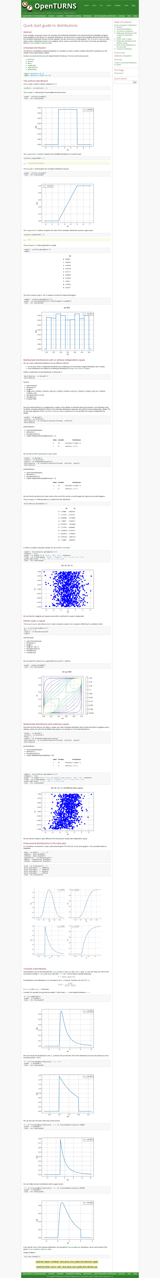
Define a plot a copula (124, 39)
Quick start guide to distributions (105, 16)
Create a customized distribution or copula (125, 64)
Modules (118, 5)
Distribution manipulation (123, 56)
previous (122, 16)
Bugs (133, 5)
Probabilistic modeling (73, 16)
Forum (108, 5)
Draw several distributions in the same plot (126, 46)
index (135, 16)
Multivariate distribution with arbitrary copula (126, 42)
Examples (60, 16)
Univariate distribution (123, 29)
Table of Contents (123, 22)
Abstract (119, 27)
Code (126, 5)
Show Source (118, 73)
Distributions (87, 16)
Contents (51, 16)
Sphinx (108, 1276)
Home (86, 5)
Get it (94, 5)
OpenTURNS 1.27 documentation (34, 16)
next (129, 16)
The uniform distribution (124, 31)
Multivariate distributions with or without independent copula (126, 35)
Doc (101, 5)
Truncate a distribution (124, 49)
